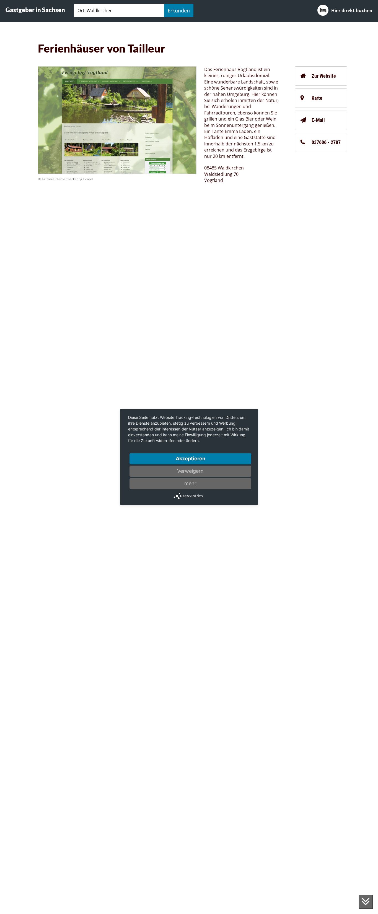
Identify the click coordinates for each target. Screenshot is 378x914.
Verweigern (190, 471)
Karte (317, 98)
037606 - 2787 (326, 142)
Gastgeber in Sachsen (35, 10)
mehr (190, 483)
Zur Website (324, 76)
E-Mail (318, 120)
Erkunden (179, 10)
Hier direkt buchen (351, 10)
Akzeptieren (190, 458)
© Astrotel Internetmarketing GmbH (65, 179)
